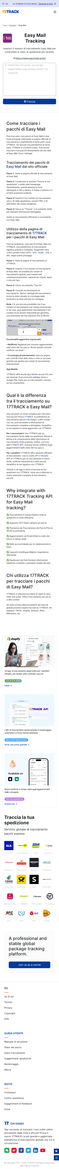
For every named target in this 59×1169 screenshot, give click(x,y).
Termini (8, 1002)
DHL (48, 252)
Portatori (12, 25)
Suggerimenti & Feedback (18, 1103)
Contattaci (10, 1092)
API (36, 455)
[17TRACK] (10, 11)
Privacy (8, 1007)
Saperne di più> (45, 3)
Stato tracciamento (14, 1052)
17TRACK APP (16, 445)
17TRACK (39, 233)
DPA (6, 1018)
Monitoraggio (11, 1064)
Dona (7, 1109)
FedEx (41, 252)
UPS (35, 252)
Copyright (9, 1013)
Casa (5, 25)
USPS (28, 252)
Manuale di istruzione (15, 1041)
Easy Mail (13, 166)
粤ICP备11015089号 (29, 1166)
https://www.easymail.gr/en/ (30, 58)
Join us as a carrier (29, 964)
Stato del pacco (13, 1047)
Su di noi (9, 996)
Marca (7, 1069)
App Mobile (32, 374)
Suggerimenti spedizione (17, 1058)
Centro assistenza (14, 1098)
